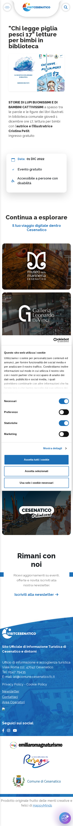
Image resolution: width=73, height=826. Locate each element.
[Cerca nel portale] (65, 7)
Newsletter (10, 691)
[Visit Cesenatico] (19, 634)
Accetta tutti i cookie (36, 459)
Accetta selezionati (36, 471)
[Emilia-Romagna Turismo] (36, 746)
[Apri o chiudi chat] (65, 818)
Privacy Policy (12, 684)
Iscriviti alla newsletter (34, 595)
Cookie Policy (36, 684)
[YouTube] (15, 730)
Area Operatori (13, 702)
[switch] (64, 412)
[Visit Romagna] (36, 762)
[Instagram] (8, 730)
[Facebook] (3, 730)
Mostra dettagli (52, 448)
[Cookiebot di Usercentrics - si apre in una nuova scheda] (53, 340)
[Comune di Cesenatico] (36, 782)
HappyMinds (42, 805)
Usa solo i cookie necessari (36, 482)
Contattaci (10, 697)
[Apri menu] (7, 7)
